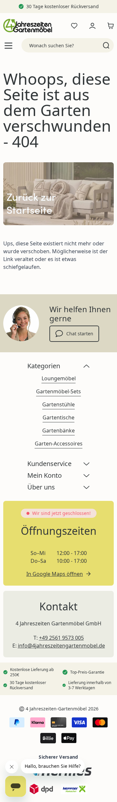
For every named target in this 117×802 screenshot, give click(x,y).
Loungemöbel (59, 378)
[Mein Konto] (92, 26)
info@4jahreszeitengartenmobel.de (61, 645)
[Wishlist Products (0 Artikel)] (74, 26)
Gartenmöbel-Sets (58, 391)
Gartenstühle (58, 404)
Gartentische (58, 417)
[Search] (106, 45)
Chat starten (79, 333)
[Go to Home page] (27, 25)
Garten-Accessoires (59, 443)
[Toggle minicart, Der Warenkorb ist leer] (109, 26)
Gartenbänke (58, 430)
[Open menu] (8, 45)
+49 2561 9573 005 (61, 637)
